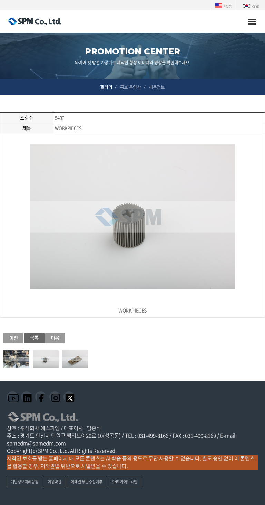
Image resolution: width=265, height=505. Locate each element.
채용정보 (157, 87)
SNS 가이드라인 (124, 482)
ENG (227, 6)
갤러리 (106, 87)
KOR (255, 6)
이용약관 (54, 482)
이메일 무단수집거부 (86, 482)
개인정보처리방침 (24, 482)
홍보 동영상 (130, 87)
